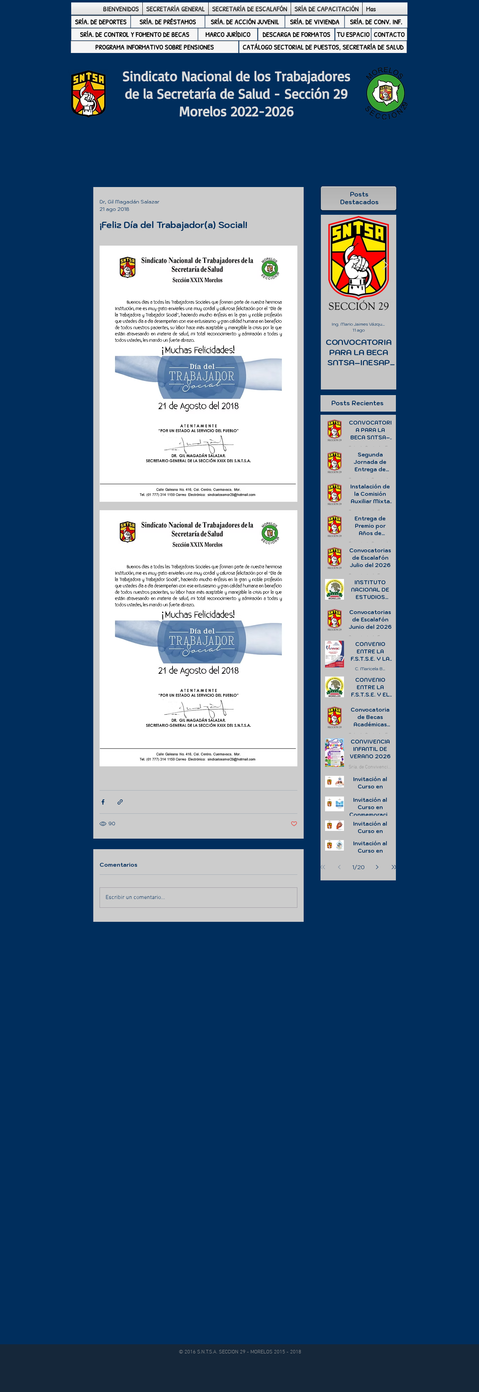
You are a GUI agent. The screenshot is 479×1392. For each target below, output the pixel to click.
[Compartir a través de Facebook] (103, 802)
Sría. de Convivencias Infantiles (370, 767)
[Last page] (394, 867)
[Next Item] (385, 265)
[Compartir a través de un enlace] (120, 802)
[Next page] (377, 867)
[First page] (322, 867)
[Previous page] (339, 867)
